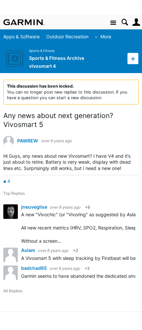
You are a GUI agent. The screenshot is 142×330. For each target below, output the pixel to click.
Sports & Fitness (41, 51)
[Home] (24, 22)
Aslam (28, 250)
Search (124, 22)
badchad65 (34, 268)
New (132, 58)
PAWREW (27, 141)
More (105, 36)
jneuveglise (34, 207)
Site (113, 23)
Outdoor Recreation (67, 36)
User (136, 22)
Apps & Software (21, 36)
